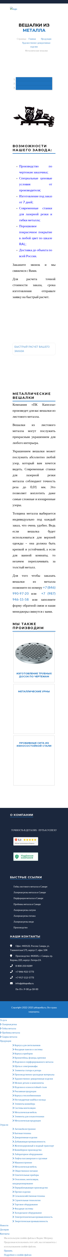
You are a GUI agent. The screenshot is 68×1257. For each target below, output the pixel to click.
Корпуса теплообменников (27, 1095)
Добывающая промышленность (29, 1141)
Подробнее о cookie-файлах (18, 1254)
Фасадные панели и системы (28, 1049)
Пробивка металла (10, 1032)
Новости (4, 1225)
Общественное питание (26, 1170)
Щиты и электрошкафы (25, 1066)
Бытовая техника (22, 1133)
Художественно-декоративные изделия (33, 1078)
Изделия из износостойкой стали (30, 1087)
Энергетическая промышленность (31, 1221)
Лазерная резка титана (24, 915)
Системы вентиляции (25, 1107)
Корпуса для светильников (27, 1045)
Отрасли (4, 1124)
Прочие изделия (22, 1191)
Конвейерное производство (28, 1149)
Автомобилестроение (25, 1128)
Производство (21, 927)
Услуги (3, 1020)
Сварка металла (9, 1036)
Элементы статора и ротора (27, 1070)
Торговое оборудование (26, 1204)
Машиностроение (23, 1162)
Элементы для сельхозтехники (29, 1116)
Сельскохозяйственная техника (29, 1195)
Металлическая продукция (27, 1120)
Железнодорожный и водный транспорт (34, 1145)
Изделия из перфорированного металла (33, 1061)
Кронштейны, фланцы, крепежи (30, 1057)
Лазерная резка (9, 1024)
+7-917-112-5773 (25, 977)
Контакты (4, 1233)
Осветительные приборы (26, 1174)
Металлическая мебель (25, 1112)
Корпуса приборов (23, 1053)
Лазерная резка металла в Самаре (30, 892)
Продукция (46, 38)
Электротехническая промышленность (33, 1216)
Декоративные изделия (25, 1137)
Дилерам (4, 1229)
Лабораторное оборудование (28, 1154)
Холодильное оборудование (28, 1212)
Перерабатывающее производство (31, 1187)
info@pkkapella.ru (25, 983)
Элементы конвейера (24, 1103)
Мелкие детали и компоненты (29, 1082)
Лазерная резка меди (24, 921)
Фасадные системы (23, 1208)
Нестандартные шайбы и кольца (30, 1099)
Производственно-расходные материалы (34, 1074)
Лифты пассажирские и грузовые (30, 1158)
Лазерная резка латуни (25, 910)
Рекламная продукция (25, 1091)
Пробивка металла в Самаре (27, 904)
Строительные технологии (27, 1200)
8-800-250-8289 (24, 965)
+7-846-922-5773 (25, 971)
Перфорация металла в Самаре (28, 898)
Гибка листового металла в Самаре (30, 886)
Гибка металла (8, 1028)
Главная (32, 38)
